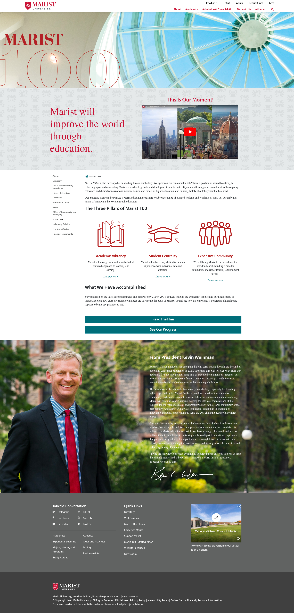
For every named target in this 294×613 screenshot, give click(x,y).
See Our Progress (163, 329)
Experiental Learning (64, 541)
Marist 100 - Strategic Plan (138, 541)
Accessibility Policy (158, 600)
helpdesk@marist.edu (130, 604)
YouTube (88, 518)
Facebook (63, 518)
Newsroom (130, 554)
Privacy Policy (138, 600)
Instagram (63, 512)
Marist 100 (58, 219)
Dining (87, 547)
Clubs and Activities (94, 541)
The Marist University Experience (63, 186)
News (55, 207)
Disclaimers (121, 600)
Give (271, 3)
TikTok (87, 512)
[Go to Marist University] (38, 5)
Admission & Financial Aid (217, 9)
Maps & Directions (134, 524)
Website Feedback (134, 547)
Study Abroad (60, 557)
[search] (272, 9)
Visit (227, 3)
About (177, 9)
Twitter (87, 524)
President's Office (61, 202)
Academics (191, 9)
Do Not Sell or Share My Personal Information (196, 600)
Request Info (256, 3)
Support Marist (132, 536)
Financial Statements (63, 233)
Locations (57, 197)
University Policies (61, 224)
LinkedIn (63, 524)
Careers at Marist (133, 530)
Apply (239, 3)
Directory (129, 512)
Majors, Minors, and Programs (64, 549)
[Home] (87, 176)
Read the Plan (163, 319)
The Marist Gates (61, 228)
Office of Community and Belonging (65, 213)
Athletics (260, 9)
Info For (210, 3)
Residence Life (91, 553)
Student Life (244, 9)
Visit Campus (131, 518)
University (57, 180)
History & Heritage (61, 192)
